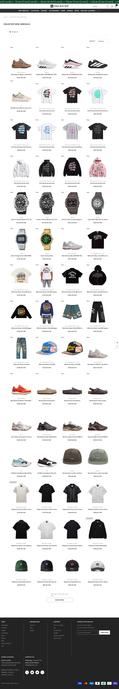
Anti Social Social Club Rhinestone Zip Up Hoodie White (21, 183)
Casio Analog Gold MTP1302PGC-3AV (47, 256)
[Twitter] (42, 672)
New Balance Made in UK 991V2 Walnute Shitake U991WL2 (21, 74)
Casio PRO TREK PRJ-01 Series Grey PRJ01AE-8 (98, 219)
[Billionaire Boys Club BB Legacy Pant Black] (98, 312)
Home (5, 17)
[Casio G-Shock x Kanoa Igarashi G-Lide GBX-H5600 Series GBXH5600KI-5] (72, 203)
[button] (103, 41)
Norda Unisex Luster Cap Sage (98, 473)
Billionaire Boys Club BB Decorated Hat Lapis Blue (47, 364)
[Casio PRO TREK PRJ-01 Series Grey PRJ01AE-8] (98, 203)
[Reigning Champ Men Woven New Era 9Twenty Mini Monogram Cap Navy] (47, 565)
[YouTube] (37, 672)
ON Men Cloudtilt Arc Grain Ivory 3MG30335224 (21, 108)
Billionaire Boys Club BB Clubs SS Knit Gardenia (21, 292)
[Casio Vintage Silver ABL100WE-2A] (21, 239)
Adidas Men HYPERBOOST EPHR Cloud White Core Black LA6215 (46, 74)
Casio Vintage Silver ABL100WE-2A (21, 256)
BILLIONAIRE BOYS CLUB (98, 253)
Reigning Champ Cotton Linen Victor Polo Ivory (21, 509)
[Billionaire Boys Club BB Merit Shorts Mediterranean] (72, 312)
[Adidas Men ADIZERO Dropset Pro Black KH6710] (98, 58)
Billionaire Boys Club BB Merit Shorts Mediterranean (72, 328)
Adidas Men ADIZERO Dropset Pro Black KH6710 (97, 74)
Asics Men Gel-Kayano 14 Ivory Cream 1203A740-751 (21, 437)
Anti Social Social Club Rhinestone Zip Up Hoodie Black (46, 183)
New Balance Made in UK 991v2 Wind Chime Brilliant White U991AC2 (97, 364)
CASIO (21, 217)
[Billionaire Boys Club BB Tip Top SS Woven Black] (72, 276)
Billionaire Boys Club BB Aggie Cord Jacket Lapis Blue (47, 328)
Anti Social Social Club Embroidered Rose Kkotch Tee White (47, 111)
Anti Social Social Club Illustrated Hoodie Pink (97, 183)
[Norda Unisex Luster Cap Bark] (72, 457)
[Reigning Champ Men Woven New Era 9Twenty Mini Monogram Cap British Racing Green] (21, 565)
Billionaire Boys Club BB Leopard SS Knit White (47, 292)
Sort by (92, 41)
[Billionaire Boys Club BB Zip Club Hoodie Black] (98, 276)
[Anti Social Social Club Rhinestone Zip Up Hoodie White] (21, 167)
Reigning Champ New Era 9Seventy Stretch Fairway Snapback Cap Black (72, 582)
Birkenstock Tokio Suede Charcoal (98, 401)
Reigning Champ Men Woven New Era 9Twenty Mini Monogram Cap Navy (46, 582)
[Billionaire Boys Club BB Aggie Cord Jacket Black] (21, 312)
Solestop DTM (37, 660)
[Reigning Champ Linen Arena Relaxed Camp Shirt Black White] (72, 493)
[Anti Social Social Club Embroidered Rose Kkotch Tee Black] (72, 94)
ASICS (21, 434)
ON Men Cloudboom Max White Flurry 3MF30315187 (21, 473)
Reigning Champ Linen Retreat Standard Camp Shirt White (47, 546)
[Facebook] (27, 672)
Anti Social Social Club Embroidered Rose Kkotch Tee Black (72, 111)
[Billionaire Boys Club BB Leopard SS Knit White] (47, 276)
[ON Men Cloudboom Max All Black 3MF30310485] (47, 457)
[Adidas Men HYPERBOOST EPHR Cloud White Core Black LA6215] (47, 58)
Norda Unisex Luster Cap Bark (72, 473)
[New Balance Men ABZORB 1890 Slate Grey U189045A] (72, 239)
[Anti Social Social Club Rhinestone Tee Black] (98, 131)
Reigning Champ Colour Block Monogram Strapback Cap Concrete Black (98, 582)
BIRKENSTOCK (47, 398)
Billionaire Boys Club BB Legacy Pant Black (97, 328)
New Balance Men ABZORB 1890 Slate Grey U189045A (72, 256)
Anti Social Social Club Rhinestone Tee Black (97, 147)
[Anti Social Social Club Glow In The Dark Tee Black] (21, 131)
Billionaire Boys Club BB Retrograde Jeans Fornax (21, 364)
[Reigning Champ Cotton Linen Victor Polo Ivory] (21, 493)
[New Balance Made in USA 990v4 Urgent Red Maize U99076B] (21, 384)
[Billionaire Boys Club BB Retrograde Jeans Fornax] (21, 348)
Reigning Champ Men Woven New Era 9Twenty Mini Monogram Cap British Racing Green (21, 582)
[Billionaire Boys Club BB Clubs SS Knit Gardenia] (21, 276)
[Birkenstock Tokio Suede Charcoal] (98, 384)
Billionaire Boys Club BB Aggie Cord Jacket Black (21, 328)
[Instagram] (32, 672)
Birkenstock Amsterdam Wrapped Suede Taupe (47, 401)
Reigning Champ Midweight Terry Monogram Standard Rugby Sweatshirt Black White (98, 546)
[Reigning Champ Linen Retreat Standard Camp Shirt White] (47, 529)
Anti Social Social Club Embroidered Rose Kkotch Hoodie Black (72, 183)
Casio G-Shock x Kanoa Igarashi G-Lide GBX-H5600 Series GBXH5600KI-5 (72, 219)
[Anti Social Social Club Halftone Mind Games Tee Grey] (72, 131)
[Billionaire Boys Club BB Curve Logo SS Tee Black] (98, 239)
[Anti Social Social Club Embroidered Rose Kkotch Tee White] (47, 94)
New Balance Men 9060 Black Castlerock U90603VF (46, 437)
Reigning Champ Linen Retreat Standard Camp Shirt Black (21, 546)
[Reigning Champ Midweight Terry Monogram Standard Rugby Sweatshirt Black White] (98, 529)
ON (21, 106)
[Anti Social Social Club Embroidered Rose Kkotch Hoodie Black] (72, 167)
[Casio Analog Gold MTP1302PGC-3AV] (47, 239)
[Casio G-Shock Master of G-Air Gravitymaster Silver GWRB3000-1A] (21, 203)
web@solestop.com (31, 665)
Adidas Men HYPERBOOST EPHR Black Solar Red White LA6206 (72, 74)
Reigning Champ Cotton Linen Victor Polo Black (47, 509)
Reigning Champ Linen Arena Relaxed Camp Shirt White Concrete (97, 509)
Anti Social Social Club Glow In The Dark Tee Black (21, 147)
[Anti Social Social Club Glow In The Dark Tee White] (98, 94)
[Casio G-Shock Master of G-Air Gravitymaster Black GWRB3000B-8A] (47, 203)
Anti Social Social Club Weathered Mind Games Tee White (47, 147)
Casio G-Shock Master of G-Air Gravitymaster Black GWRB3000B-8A (46, 219)
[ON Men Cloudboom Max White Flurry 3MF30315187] (21, 457)
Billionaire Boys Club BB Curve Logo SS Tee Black (98, 256)
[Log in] (112, 6)
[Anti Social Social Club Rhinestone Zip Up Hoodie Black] (47, 167)
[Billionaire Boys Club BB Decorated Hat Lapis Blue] (47, 348)
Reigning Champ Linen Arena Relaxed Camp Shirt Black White (72, 509)
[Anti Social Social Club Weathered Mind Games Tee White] (47, 131)
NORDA (72, 471)
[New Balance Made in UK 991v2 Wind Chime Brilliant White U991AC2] (98, 348)
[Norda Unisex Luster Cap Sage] (98, 457)
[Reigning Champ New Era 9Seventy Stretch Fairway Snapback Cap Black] (72, 565)
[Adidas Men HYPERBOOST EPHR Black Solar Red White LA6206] (72, 58)
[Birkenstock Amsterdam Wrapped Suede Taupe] (47, 384)
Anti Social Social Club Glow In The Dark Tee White (98, 111)
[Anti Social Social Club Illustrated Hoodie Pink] (98, 167)
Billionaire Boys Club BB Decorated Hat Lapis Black (72, 364)
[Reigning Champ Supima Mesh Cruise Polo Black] (72, 529)
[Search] (101, 6)
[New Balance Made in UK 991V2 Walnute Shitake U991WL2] (21, 58)
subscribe (104, 632)
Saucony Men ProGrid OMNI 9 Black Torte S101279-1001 (97, 437)
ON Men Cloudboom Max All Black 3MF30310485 (47, 473)
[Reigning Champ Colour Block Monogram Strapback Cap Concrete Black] (98, 565)
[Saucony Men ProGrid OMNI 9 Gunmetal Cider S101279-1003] (72, 420)
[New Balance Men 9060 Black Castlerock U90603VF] (47, 420)
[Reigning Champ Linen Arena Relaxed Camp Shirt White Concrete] (98, 493)
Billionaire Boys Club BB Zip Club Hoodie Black (97, 292)
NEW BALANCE (21, 72)
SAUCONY (72, 434)
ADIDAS (47, 72)
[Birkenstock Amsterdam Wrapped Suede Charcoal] (72, 384)
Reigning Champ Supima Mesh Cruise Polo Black (72, 546)
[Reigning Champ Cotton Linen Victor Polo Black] (47, 493)
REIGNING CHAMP (21, 507)
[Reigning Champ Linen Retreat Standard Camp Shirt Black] (21, 529)
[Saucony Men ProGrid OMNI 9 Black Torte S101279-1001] (98, 420)
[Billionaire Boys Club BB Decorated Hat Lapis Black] (72, 348)
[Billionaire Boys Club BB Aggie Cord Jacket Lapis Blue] (47, 312)
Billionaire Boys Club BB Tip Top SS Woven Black (72, 292)
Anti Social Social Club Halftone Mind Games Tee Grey (72, 147)
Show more (59, 600)
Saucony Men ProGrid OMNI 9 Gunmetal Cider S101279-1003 (72, 437)
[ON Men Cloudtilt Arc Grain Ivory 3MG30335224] (21, 92)
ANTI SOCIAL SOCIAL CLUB (46, 108)
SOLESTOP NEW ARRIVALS (18, 17)
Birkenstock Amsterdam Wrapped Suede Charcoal (72, 401)
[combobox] (99, 6)
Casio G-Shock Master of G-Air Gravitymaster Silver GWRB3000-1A (21, 219)
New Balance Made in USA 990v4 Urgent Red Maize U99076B (21, 401)
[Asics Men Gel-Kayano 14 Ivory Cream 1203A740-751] (21, 420)
